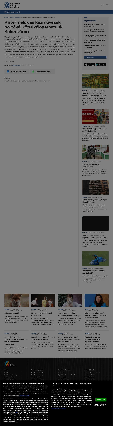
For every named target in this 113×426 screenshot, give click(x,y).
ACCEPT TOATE (101, 399)
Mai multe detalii (24, 395)
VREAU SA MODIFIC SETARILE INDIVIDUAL (100, 405)
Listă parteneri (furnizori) (58, 408)
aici (16, 412)
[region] (56, 403)
